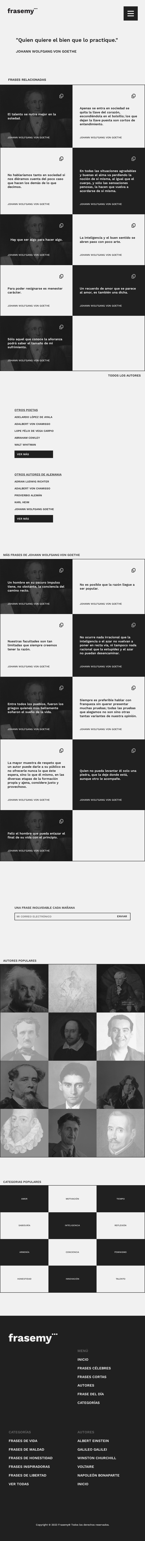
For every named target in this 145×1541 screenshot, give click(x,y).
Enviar (122, 916)
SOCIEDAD (108, 96)
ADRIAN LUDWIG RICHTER (31, 481)
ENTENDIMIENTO (90, 96)
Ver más (23, 454)
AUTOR (12, 750)
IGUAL (83, 158)
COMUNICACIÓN (17, 158)
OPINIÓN (85, 687)
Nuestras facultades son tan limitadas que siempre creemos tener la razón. (32, 645)
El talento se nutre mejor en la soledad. (32, 116)
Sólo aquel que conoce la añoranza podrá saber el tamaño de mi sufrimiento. (35, 343)
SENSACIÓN (96, 158)
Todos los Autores (124, 375)
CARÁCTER (14, 276)
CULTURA (13, 687)
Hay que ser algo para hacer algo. (36, 239)
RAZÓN (97, 570)
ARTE (83, 225)
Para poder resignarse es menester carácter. (35, 290)
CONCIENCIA (15, 570)
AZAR (83, 625)
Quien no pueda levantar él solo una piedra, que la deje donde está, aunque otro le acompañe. (108, 775)
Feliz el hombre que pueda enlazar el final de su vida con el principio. (36, 835)
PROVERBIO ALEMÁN (28, 495)
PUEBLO (25, 687)
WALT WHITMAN (25, 444)
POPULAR (85, 570)
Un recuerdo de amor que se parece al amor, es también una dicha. (108, 290)
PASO (91, 225)
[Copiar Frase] (61, 96)
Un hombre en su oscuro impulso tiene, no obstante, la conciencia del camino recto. (36, 586)
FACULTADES (36, 625)
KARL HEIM (21, 502)
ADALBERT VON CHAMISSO (32, 424)
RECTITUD (30, 570)
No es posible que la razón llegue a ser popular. (107, 586)
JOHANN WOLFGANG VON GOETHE (46, 51)
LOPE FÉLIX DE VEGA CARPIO (34, 430)
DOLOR (12, 327)
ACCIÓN (12, 225)
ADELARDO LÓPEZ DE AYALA (33, 417)
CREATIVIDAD (16, 96)
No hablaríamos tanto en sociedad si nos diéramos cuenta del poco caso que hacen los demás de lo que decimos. (36, 181)
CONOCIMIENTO (17, 625)
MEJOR (29, 96)
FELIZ (11, 821)
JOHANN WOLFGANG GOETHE (34, 509)
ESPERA (22, 750)
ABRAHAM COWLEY (27, 437)
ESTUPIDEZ (95, 625)
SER (21, 225)
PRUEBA (96, 687)
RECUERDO (95, 276)
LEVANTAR (86, 750)
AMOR (83, 276)
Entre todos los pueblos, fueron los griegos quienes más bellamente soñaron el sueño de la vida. (35, 708)
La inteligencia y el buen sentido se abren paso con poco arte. (107, 240)
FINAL (19, 821)
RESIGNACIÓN (30, 276)
